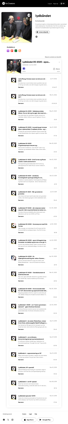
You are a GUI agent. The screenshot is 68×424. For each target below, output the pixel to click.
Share (58, 69)
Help (36, 414)
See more (21, 87)
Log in (50, 4)
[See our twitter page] (8, 420)
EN (63, 3)
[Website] (36, 37)
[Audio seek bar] (41, 73)
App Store (30, 420)
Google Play (46, 420)
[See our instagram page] (12, 420)
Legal (30, 414)
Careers (24, 414)
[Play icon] (23, 68)
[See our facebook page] (4, 420)
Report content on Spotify (53, 57)
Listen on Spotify (43, 32)
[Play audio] (59, 61)
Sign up (55, 4)
